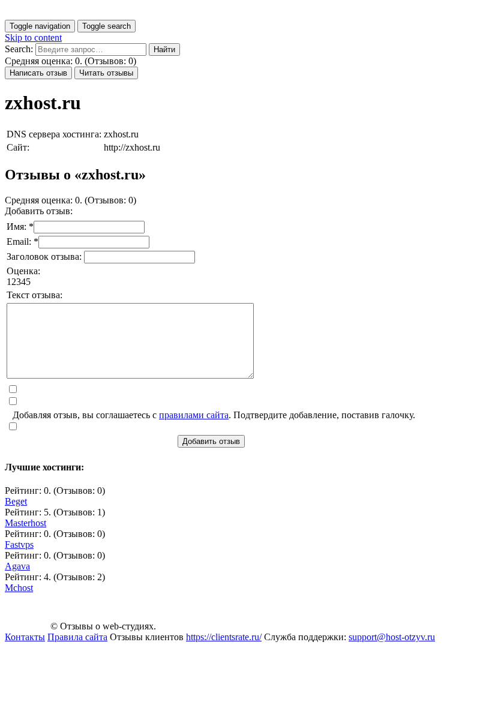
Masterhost (25, 523)
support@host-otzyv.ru (392, 637)
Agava (17, 566)
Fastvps (19, 544)
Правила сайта (77, 637)
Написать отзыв (38, 72)
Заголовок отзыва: (45, 256)
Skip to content (33, 37)
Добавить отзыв (211, 441)
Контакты (25, 637)
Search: (19, 49)
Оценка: (23, 271)
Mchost (19, 588)
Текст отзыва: (34, 295)
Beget (16, 501)
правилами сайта (194, 415)
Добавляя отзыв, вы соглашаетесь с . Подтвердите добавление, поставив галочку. (214, 415)
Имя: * (20, 226)
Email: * (22, 241)
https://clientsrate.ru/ (224, 637)
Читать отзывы (106, 72)
